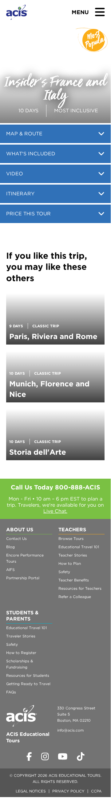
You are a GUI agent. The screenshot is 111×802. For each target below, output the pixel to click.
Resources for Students (27, 675)
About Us (19, 530)
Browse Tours (71, 538)
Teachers (72, 530)
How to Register (21, 652)
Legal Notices (31, 791)
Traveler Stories (20, 636)
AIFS (10, 569)
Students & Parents (22, 616)
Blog (10, 547)
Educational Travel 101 (78, 547)
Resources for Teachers (79, 588)
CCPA (96, 791)
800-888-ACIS (77, 487)
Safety (64, 571)
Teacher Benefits (73, 580)
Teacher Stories (72, 555)
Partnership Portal (22, 578)
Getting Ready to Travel (28, 683)
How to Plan (69, 563)
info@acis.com (70, 730)
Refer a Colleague (74, 596)
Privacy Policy (68, 791)
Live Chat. (55, 511)
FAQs (11, 692)
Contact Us (16, 538)
